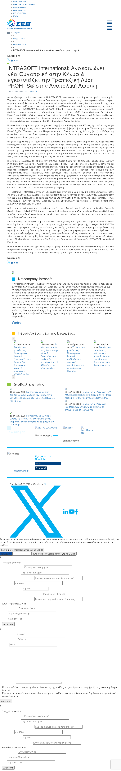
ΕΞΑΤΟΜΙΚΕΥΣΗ (22, 553)
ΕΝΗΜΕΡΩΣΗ (19, 1)
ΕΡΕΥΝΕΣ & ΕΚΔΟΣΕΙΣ (24, 4)
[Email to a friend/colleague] (17, 60)
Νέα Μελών (19, 44)
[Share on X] (8, 60)
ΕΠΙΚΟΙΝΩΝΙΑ (20, 13)
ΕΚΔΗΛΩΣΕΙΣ (19, 7)
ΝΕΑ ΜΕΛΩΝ (19, 10)
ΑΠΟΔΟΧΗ (6, 553)
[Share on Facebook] (12, 60)
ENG (15, 16)
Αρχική (16, 32)
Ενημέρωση (19, 38)
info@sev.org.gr (21, 470)
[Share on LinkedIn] (14, 60)
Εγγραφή (41, 468)
